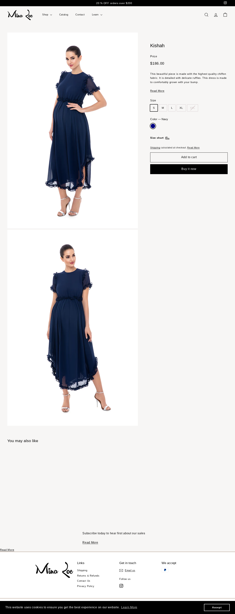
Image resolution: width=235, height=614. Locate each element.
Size (153, 100)
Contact (80, 14)
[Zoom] (72, 130)
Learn (95, 14)
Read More (157, 90)
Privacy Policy (85, 586)
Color (159, 119)
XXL (192, 108)
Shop (45, 14)
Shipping (155, 148)
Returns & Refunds (88, 575)
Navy (153, 126)
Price (153, 56)
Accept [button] (217, 607)
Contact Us (83, 580)
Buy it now (188, 169)
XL (181, 108)
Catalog (63, 14)
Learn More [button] (129, 607)
